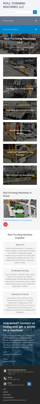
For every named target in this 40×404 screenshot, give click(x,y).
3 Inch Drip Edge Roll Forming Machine (17, 220)
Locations (5, 391)
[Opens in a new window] (29, 384)
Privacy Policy (6, 394)
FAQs (4, 389)
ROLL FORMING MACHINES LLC (14, 5)
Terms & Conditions (8, 397)
